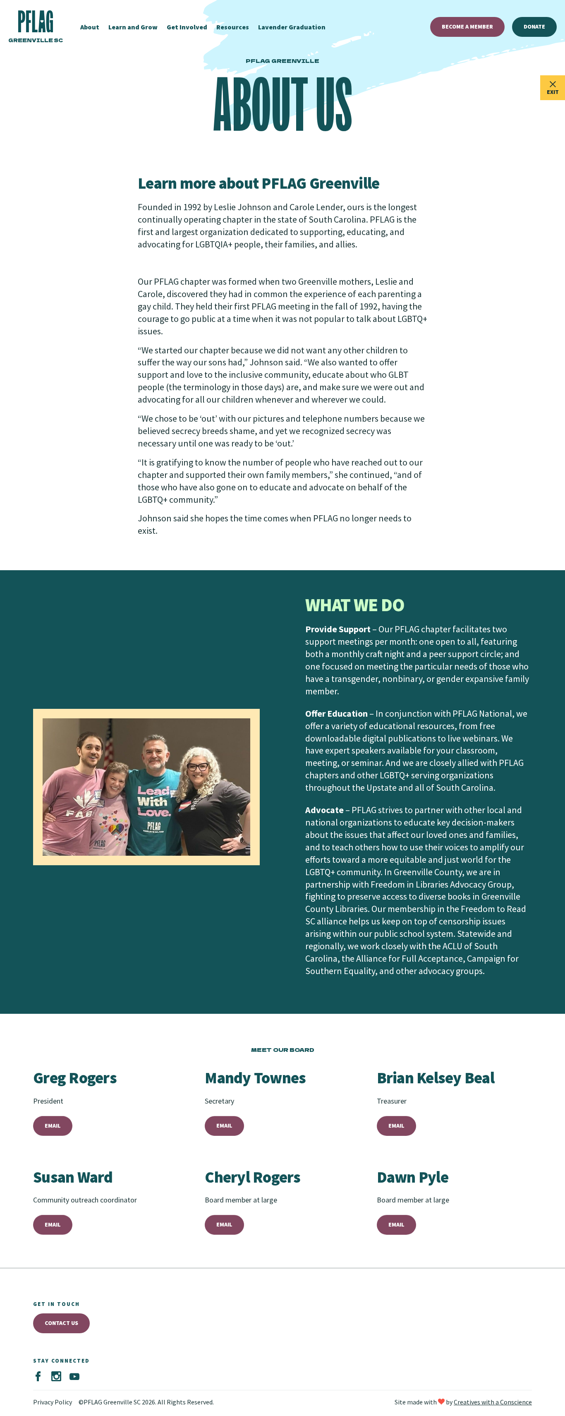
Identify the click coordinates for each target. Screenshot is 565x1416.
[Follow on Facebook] (38, 1377)
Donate (534, 26)
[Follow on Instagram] (56, 1377)
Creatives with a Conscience (493, 1402)
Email (53, 1125)
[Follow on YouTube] (74, 1377)
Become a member (467, 26)
